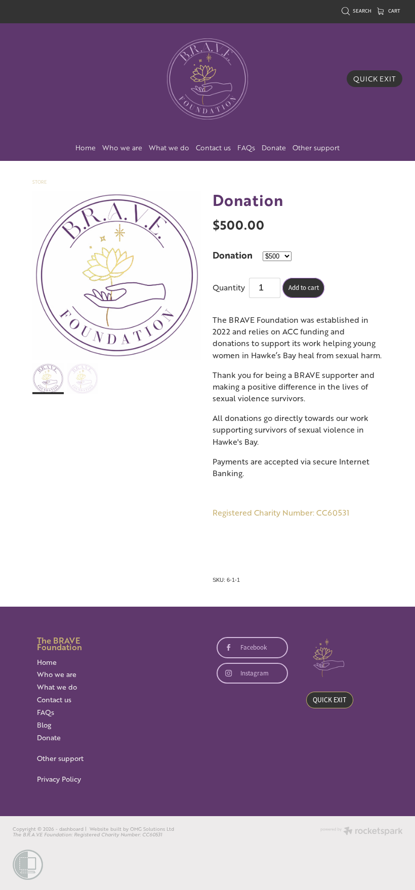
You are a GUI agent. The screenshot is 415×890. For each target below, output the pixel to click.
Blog (44, 725)
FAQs (246, 147)
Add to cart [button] (303, 287)
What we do (169, 147)
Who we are (122, 147)
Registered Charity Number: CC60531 (281, 512)
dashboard (71, 828)
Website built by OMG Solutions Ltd (132, 828)
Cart (393, 11)
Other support (316, 147)
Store (39, 182)
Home (85, 147)
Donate (274, 147)
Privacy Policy (59, 779)
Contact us (213, 147)
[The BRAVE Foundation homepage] (207, 78)
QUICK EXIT (374, 78)
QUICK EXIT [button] (329, 700)
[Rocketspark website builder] (361, 831)
